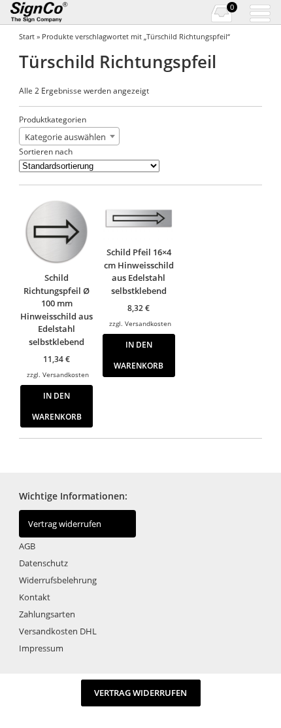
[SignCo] (48, 12)
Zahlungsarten (47, 614)
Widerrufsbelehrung (58, 580)
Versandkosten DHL (58, 631)
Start (27, 36)
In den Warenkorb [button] (57, 406)
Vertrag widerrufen (64, 524)
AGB (27, 546)
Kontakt (34, 597)
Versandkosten (65, 374)
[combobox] (69, 136)
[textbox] (69, 137)
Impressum (41, 648)
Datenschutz (43, 563)
